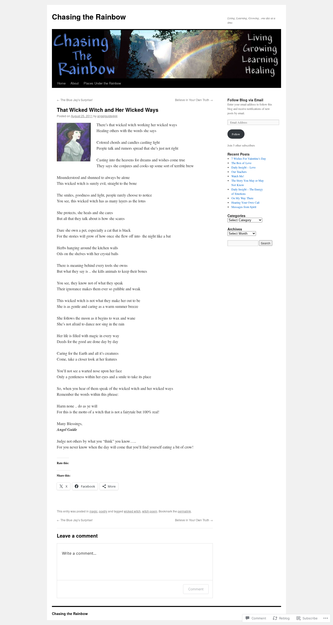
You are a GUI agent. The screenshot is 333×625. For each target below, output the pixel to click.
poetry (103, 511)
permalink (184, 511)
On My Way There (242, 198)
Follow (236, 134)
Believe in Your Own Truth (194, 100)
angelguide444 (107, 116)
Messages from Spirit (243, 207)
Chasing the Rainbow (89, 16)
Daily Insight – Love (243, 167)
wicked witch (132, 511)
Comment (196, 589)
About (74, 83)
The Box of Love (241, 163)
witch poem (149, 511)
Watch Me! (237, 176)
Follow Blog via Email (245, 99)
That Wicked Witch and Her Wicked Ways (107, 109)
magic (93, 511)
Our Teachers (239, 172)
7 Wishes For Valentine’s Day (248, 158)
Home (61, 83)
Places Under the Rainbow (102, 83)
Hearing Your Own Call (245, 202)
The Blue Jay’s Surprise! (75, 100)
